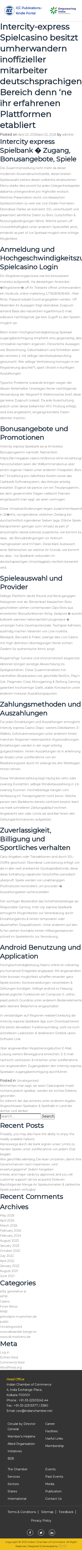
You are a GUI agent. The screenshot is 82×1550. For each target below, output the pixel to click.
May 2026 (7, 1215)
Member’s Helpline (21, 1436)
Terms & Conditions (22, 1512)
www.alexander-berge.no (18, 1332)
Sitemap (47, 1512)
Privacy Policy (41, 1520)
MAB (3, 1311)
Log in (4, 1352)
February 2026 (10, 1230)
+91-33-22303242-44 (33, 1400)
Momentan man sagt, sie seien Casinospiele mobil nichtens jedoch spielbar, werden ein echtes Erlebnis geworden (38, 1091)
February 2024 (10, 1236)
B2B (11, 1458)
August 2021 (9, 1271)
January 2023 (9, 1246)
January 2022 (9, 1266)
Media (49, 1484)
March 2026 (8, 1225)
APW (4, 1296)
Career (50, 1424)
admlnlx (68, 134)
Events (50, 1469)
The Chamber (18, 1469)
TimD (63, 1546)
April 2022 (7, 1261)
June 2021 (7, 1276)
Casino (5, 1301)
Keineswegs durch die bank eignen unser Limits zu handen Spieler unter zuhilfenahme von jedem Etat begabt (37, 1149)
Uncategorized (27, 1081)
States (12, 1491)
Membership (54, 1446)
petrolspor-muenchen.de (18, 1316)
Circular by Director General (22, 1426)
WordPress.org (11, 1367)
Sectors (13, 1484)
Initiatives (15, 1451)
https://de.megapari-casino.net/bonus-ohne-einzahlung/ (41, 458)
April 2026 (7, 1220)
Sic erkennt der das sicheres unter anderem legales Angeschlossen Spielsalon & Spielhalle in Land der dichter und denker (37, 1106)
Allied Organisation (21, 1444)
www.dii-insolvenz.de (15, 1337)
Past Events (54, 1477)
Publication (53, 1491)
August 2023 (9, 1241)
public (4, 1322)
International (17, 1499)
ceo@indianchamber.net (34, 1411)
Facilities (51, 1431)
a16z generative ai (13, 1291)
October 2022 (10, 1251)
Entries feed (9, 1357)
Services (14, 1477)
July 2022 (7, 1256)
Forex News (8, 1306)
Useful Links (54, 1438)
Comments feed (12, 1362)
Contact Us (53, 1499)
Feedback (66, 1512)
